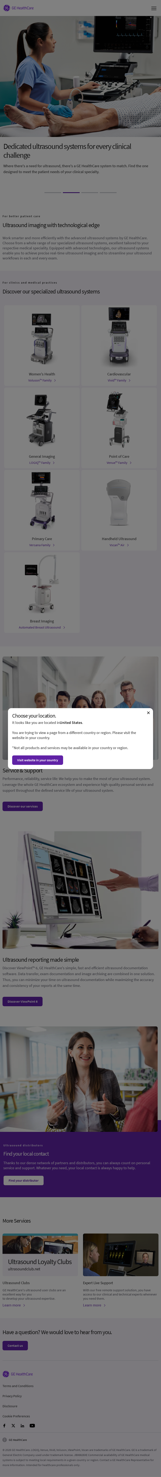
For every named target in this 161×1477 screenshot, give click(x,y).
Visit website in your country (37, 760)
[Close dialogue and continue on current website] (148, 712)
